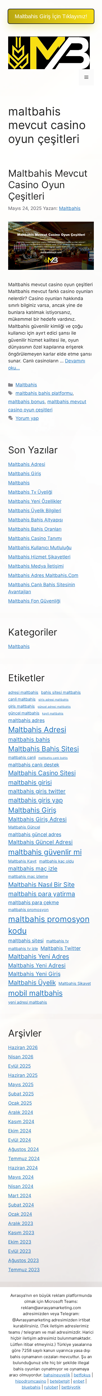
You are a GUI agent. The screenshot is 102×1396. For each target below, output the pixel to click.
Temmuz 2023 (24, 1269)
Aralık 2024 (20, 1112)
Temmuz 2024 (24, 1158)
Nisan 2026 (20, 1056)
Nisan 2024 (20, 1186)
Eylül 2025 (19, 1066)
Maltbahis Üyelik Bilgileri (34, 510)
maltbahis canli (22, 757)
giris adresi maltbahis (53, 699)
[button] (51, 16)
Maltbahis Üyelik (32, 982)
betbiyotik (71, 1387)
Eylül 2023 (19, 1251)
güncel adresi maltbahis (54, 706)
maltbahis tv (57, 941)
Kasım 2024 (21, 1121)
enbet (78, 1381)
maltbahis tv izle (23, 948)
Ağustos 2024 (23, 1149)
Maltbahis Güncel (24, 827)
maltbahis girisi (30, 782)
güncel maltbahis (23, 713)
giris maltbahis (21, 706)
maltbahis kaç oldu (56, 861)
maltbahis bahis (29, 739)
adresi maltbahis (23, 692)
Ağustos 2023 (23, 1260)
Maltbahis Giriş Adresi (37, 819)
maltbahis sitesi (26, 940)
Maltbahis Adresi (26, 464)
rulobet (51, 1387)
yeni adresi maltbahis (27, 1002)
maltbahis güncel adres (34, 834)
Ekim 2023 (19, 1242)
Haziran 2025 (23, 1075)
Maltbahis (26, 384)
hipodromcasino (30, 1381)
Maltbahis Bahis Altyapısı (35, 520)
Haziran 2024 (23, 1168)
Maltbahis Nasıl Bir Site (41, 884)
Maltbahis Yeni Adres (38, 956)
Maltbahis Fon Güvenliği (34, 601)
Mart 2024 (19, 1195)
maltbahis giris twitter (37, 791)
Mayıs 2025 (20, 1084)
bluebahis (31, 1387)
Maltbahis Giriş (24, 473)
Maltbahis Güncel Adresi (40, 842)
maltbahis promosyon (28, 909)
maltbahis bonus (26, 401)
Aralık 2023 (20, 1223)
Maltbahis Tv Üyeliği (30, 492)
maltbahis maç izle (32, 868)
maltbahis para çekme (33, 902)
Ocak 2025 (20, 1103)
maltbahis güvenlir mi (45, 852)
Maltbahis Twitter (61, 948)
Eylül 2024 (19, 1140)
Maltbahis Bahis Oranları (34, 529)
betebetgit (60, 1381)
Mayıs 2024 (21, 1177)
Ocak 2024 (20, 1214)
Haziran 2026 (23, 1047)
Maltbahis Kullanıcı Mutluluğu (40, 547)
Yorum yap (27, 418)
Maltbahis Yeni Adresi (37, 965)
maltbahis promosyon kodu (48, 925)
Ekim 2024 (19, 1131)
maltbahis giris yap (35, 800)
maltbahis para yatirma (41, 894)
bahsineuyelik (57, 1374)
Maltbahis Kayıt (22, 861)
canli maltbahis (22, 699)
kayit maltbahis (52, 713)
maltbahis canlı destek (33, 765)
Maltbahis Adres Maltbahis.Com (43, 575)
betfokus (82, 1374)
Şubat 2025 (21, 1093)
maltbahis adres (26, 720)
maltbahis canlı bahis (53, 758)
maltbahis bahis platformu (44, 393)
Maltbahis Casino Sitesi (42, 773)
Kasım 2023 (21, 1232)
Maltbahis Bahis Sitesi (43, 748)
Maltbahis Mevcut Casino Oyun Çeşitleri (48, 184)
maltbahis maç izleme (28, 876)
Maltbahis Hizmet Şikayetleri (39, 557)
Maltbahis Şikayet (74, 983)
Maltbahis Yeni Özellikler (34, 501)
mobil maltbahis (35, 993)
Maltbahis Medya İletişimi (36, 566)
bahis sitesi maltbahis (61, 692)
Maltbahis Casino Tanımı (35, 538)
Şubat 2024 (21, 1205)
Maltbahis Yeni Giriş (34, 973)
